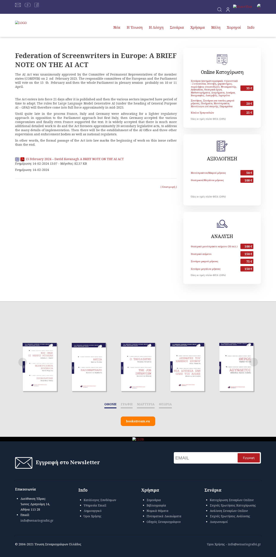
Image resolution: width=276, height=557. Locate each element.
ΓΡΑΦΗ (127, 404)
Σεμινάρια (154, 500)
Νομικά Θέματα (157, 511)
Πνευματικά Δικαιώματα (164, 516)
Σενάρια (177, 27)
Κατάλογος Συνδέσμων (100, 500)
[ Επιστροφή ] (169, 186)
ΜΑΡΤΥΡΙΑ (146, 404)
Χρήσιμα (197, 27)
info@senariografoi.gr (36, 520)
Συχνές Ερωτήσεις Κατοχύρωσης (233, 505)
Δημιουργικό (93, 511)
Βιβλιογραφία (156, 505)
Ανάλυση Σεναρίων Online (229, 511)
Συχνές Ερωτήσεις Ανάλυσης (230, 516)
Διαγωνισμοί (219, 522)
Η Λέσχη (156, 27)
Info (250, 27)
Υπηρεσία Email (95, 505)
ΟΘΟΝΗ (110, 404)
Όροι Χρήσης (92, 516)
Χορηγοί (234, 27)
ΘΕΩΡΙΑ (165, 404)
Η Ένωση (135, 27)
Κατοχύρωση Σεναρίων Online (232, 500)
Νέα (116, 27)
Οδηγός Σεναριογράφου (164, 522)
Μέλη (215, 27)
